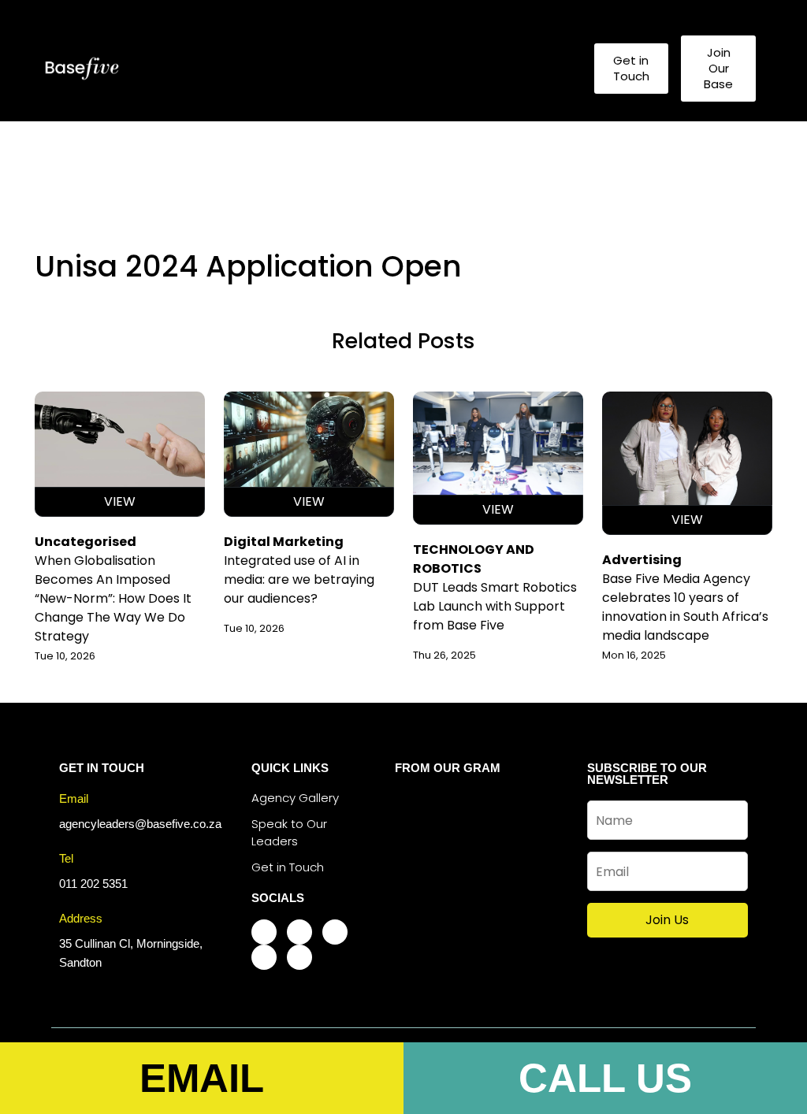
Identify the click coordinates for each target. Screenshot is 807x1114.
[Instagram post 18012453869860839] (531, 812)
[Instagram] (299, 932)
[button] (549, 68)
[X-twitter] (335, 932)
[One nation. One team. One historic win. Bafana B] (475, 812)
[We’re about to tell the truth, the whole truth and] (419, 812)
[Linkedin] (299, 957)
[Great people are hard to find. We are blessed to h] (419, 847)
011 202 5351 (93, 883)
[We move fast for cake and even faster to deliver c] (531, 847)
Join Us (667, 920)
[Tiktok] (264, 957)
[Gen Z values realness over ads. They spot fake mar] (419, 882)
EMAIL (201, 1078)
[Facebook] (264, 932)
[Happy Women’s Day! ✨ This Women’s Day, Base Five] (531, 882)
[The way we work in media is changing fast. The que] (475, 847)
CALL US (605, 1078)
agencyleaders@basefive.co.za (140, 823)
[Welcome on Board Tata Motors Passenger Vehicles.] (475, 882)
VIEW (120, 501)
